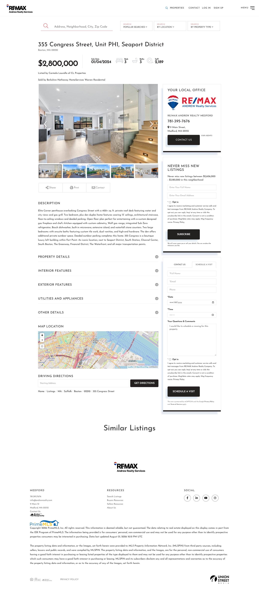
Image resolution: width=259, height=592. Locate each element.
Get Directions (144, 383)
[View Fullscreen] (42, 346)
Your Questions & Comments (181, 321)
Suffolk (68, 391)
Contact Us (184, 140)
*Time (170, 309)
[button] (46, 26)
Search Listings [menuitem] (114, 496)
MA (60, 391)
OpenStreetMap (142, 367)
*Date (170, 297)
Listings (51, 391)
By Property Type (201, 27)
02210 (87, 391)
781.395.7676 (35, 496)
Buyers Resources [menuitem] (115, 500)
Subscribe (183, 234)
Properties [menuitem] (177, 8)
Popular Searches (134, 27)
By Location (164, 27)
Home (41, 391)
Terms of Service (176, 404)
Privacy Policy (178, 222)
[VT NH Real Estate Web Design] (219, 579)
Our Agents (206, 136)
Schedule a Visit (204, 265)
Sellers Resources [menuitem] (115, 504)
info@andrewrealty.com (41, 500)
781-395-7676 (179, 121)
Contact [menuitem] (194, 8)
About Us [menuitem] (111, 508)
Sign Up (218, 8)
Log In (206, 8)
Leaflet (130, 367)
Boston (78, 391)
